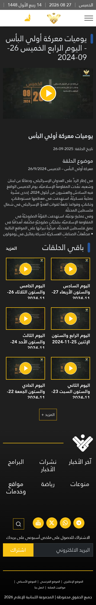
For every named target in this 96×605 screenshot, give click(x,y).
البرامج (16, 462)
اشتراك (18, 550)
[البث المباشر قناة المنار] (38, 523)
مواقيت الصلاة (56, 587)
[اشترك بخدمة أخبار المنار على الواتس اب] (65, 523)
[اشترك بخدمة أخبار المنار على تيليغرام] (78, 523)
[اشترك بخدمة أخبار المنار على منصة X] (51, 523)
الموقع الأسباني (26, 581)
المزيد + (48, 414)
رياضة (48, 484)
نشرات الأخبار (48, 465)
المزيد (11, 248)
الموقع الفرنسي (50, 581)
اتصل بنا (39, 587)
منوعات (80, 484)
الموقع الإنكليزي (73, 581)
